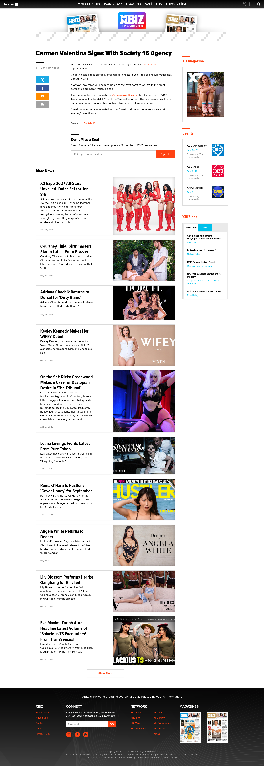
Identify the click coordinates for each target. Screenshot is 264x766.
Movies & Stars (89, 4)
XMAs (157, 734)
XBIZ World (136, 723)
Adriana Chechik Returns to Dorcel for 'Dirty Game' (64, 295)
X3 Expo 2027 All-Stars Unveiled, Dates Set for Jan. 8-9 (65, 189)
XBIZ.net (189, 217)
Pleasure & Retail (139, 4)
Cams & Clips (176, 4)
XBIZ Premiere (138, 728)
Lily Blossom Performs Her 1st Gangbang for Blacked (66, 580)
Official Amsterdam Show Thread (204, 291)
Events (188, 133)
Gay (159, 4)
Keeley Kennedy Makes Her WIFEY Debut (64, 334)
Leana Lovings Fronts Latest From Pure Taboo (65, 446)
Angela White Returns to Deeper (62, 534)
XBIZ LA (158, 712)
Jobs (205, 227)
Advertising (42, 718)
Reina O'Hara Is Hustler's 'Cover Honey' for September (66, 488)
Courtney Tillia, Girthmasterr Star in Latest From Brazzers (65, 249)
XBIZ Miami (160, 718)
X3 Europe (193, 167)
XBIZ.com (136, 712)
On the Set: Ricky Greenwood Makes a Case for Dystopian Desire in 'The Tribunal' (66, 382)
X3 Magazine (193, 61)
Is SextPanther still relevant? (201, 250)
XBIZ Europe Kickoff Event (201, 262)
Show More (105, 673)
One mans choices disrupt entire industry (204, 275)
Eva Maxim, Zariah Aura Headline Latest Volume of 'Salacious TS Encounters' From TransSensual (63, 630)
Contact (40, 723)
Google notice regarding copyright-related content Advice (204, 237)
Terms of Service (163, 757)
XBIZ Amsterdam (197, 145)
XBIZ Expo (159, 728)
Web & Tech (113, 4)
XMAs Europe (195, 188)
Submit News (43, 712)
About (39, 728)
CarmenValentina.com (125, 95)
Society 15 (150, 64)
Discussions (191, 227)
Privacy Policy (43, 734)
